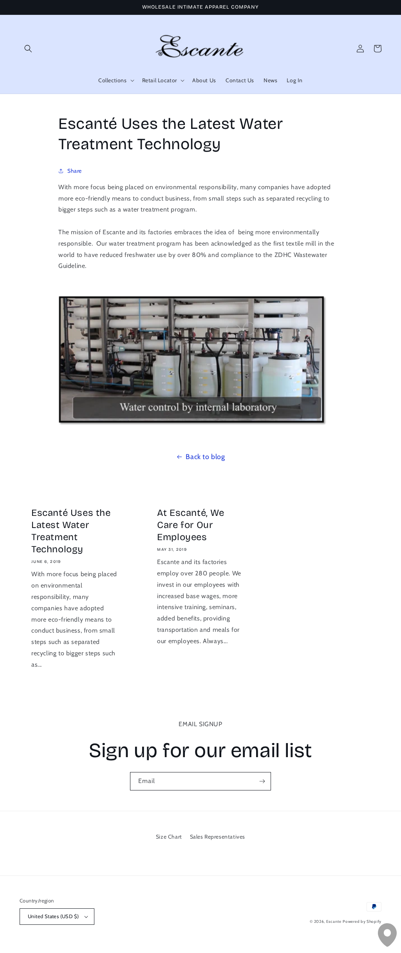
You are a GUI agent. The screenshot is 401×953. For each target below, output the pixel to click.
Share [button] (74, 170)
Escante (333, 921)
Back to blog (205, 456)
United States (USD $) (53, 916)
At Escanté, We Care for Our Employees (190, 525)
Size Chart (169, 836)
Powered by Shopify (362, 921)
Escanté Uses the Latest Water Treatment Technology (71, 531)
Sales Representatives (218, 836)
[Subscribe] (262, 781)
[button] (28, 48)
